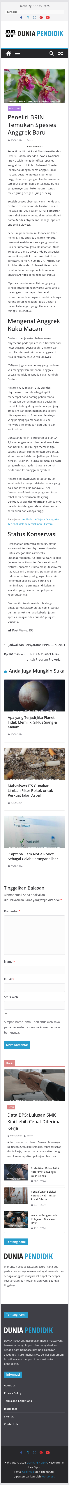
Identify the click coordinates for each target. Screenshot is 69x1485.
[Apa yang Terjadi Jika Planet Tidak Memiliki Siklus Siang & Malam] (34, 682)
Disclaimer (10, 1408)
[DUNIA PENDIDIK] (8, 53)
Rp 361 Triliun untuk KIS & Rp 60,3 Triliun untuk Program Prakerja (32, 657)
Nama (9, 961)
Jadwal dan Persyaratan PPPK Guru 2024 (36, 645)
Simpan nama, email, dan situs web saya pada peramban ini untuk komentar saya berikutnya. (32, 1027)
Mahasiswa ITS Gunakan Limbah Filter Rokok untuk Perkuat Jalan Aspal (30, 790)
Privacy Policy (12, 1393)
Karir (11, 1107)
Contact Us (11, 1424)
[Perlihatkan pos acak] (60, 53)
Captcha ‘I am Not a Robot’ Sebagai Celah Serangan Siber (33, 856)
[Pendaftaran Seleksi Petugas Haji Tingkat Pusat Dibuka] (16, 1198)
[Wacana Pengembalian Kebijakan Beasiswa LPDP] (16, 1222)
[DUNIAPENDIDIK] (28, 1324)
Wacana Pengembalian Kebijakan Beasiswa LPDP (45, 1219)
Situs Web (11, 997)
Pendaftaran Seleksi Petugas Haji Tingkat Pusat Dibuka (43, 1195)
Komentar (12, 911)
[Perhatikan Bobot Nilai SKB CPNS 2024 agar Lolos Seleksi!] (16, 1174)
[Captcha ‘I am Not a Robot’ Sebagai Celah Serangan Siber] (34, 818)
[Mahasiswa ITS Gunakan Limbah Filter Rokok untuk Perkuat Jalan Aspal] (34, 750)
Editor (30, 140)
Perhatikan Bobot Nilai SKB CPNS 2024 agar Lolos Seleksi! (45, 1172)
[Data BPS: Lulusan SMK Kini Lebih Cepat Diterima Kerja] (34, 1085)
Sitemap (9, 1416)
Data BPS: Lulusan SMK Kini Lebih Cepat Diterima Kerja (34, 1121)
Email (9, 979)
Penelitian (14, 108)
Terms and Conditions (18, 1401)
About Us (10, 1385)
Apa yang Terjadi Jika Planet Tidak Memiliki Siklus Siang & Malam (32, 722)
